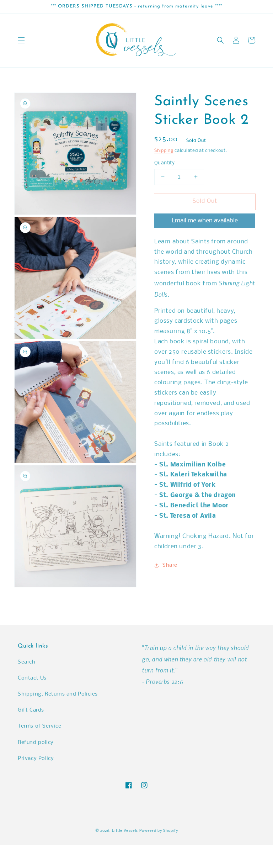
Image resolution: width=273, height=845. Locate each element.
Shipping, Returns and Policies (58, 694)
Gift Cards (31, 710)
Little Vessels (125, 831)
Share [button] (169, 565)
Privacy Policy (36, 758)
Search (27, 662)
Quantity (164, 163)
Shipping (163, 150)
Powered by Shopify (158, 831)
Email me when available (205, 220)
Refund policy (36, 742)
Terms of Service (39, 726)
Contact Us (32, 678)
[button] (21, 40)
